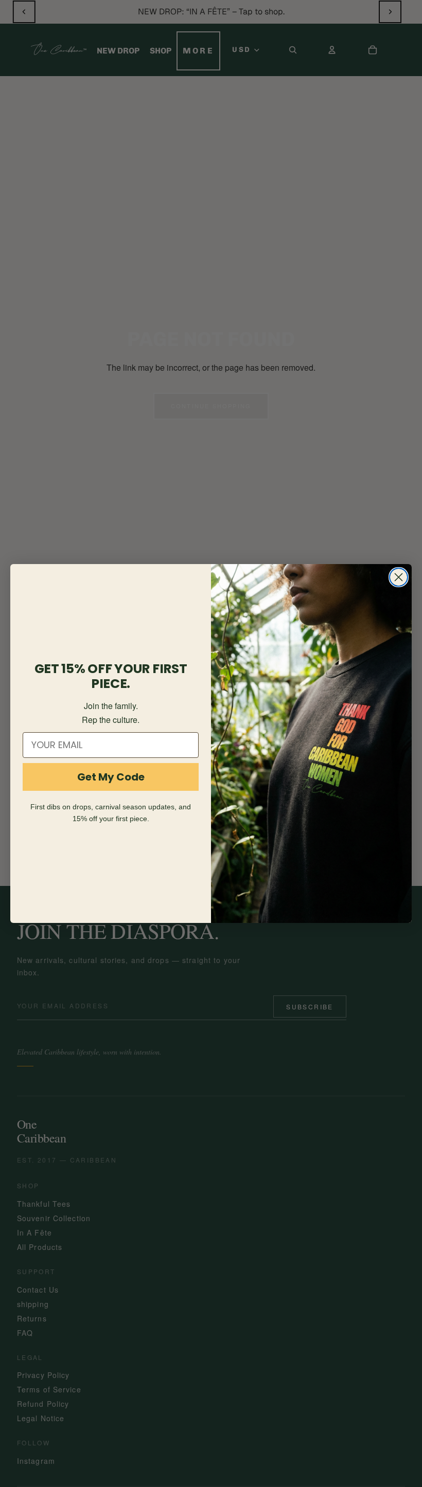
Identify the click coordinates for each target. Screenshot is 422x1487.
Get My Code (111, 777)
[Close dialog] (399, 577)
